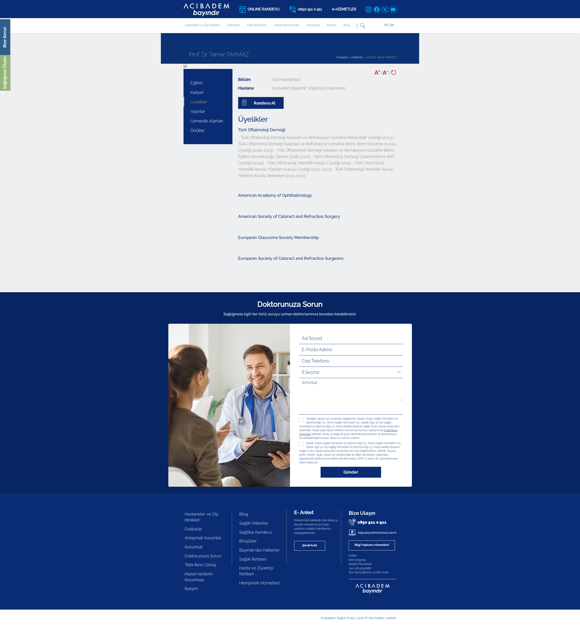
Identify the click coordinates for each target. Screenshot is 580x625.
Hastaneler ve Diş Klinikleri (201, 517)
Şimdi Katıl (309, 545)
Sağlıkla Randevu (255, 532)
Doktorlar (233, 25)
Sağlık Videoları (253, 523)
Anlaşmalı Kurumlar (287, 25)
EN (392, 25)
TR (385, 25)
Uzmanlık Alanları (206, 120)
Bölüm (244, 79)
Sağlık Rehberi (252, 559)
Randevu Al (264, 103)
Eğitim (196, 82)
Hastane (246, 88)
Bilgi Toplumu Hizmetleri (372, 545)
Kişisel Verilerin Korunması (199, 576)
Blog (346, 25)
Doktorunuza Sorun (203, 556)
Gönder (350, 472)
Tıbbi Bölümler (256, 25)
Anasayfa (342, 57)
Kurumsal (313, 25)
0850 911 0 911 (372, 522)
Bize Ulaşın (362, 513)
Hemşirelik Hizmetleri (259, 583)
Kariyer (196, 92)
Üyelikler (198, 101)
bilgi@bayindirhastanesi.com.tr (376, 532)
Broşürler (248, 541)
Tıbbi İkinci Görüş (200, 564)
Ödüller (197, 130)
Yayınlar (197, 111)
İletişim (331, 25)
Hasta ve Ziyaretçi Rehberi (256, 571)
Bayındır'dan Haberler (259, 550)
